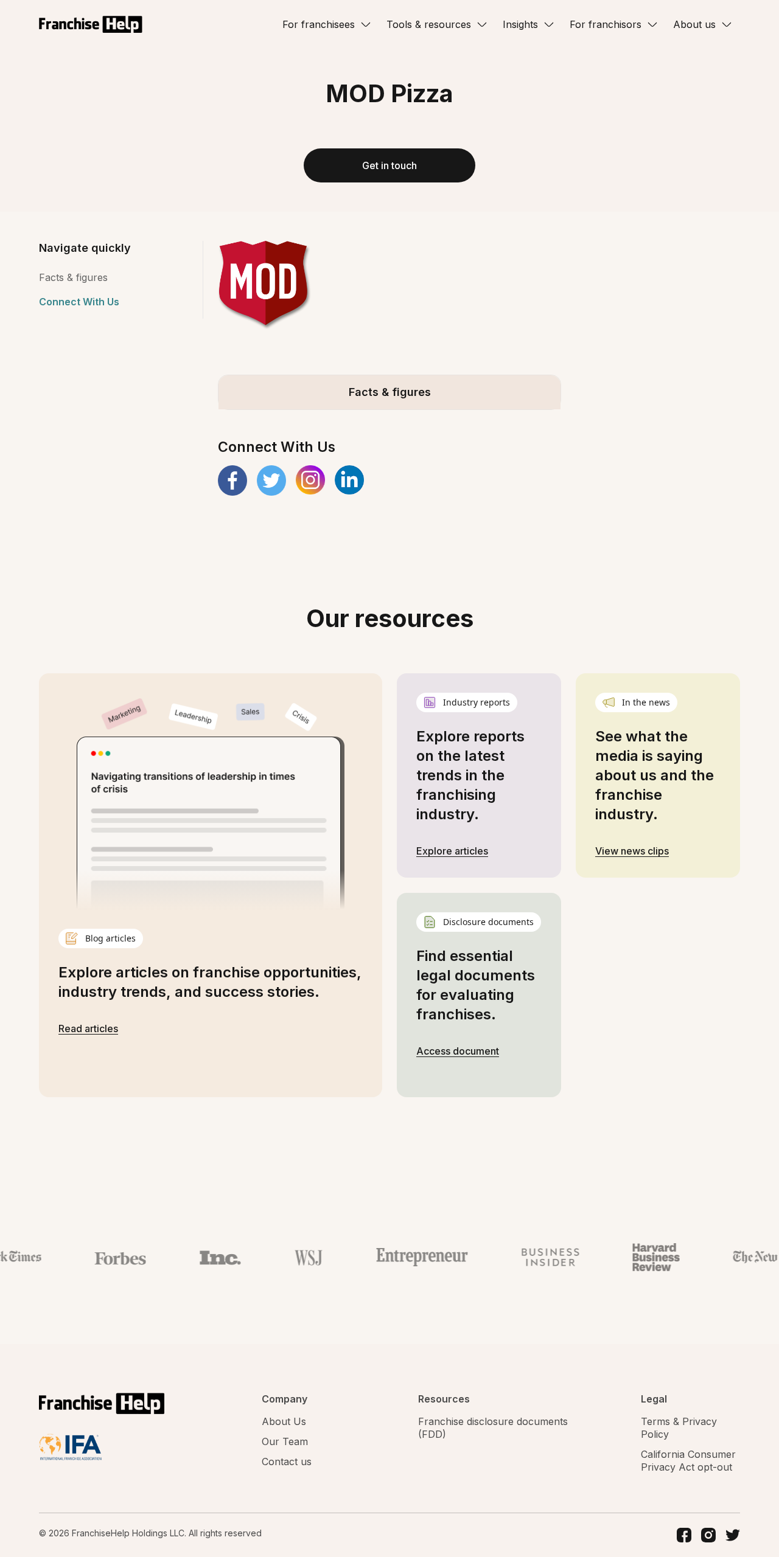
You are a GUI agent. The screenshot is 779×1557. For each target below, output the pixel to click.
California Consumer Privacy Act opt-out (688, 1460)
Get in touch (389, 165)
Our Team (285, 1441)
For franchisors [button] (605, 24)
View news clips (632, 851)
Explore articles (452, 851)
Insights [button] (520, 24)
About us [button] (694, 24)
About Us (284, 1421)
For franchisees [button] (318, 24)
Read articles (88, 1028)
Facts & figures (73, 277)
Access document (457, 1051)
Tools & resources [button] (428, 24)
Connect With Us (79, 302)
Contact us (287, 1461)
